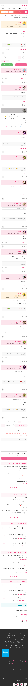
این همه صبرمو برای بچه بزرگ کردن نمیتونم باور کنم (16, 504)
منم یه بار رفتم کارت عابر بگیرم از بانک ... (18, 512)
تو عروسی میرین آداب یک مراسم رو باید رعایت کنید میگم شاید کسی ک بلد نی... (16, 542)
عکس (8, 9)
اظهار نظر (20, 65)
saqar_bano (21, 600)
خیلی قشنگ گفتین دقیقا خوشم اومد (18, 499)
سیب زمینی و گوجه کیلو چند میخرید (15, 34)
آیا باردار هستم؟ (23, 621)
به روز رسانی (21, 425)
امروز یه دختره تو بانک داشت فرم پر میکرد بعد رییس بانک (14, 510)
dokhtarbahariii (23, 559)
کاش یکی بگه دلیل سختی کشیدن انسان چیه (17, 498)
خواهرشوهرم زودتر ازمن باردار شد (20, 563)
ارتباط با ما (11, 669)
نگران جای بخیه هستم (22, 481)
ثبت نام (2, 6)
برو (4, 61)
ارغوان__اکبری (21, 531)
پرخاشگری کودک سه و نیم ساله (20, 610)
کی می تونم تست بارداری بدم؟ (20, 616)
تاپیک (11, 12)
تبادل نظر (19, 9)
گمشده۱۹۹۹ (25, 483)
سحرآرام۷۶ (25, 565)
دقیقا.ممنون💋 (22, 506)
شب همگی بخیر (23, 584)
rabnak (25, 478)
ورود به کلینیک (14, 626)
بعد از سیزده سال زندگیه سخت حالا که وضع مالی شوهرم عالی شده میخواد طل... (17, 527)
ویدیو (3, 9)
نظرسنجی (5, 12)
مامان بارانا (18, 109)
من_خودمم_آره (21, 538)
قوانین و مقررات (22, 669)
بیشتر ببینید (15, 487)
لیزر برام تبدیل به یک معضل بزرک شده (18, 598)
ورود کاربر (9, 6)
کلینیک (13, 9)
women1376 (21, 545)
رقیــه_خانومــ (24, 470)
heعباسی (22, 587)
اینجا (21, 127)
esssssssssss (23, 572)
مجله (25, 9)
